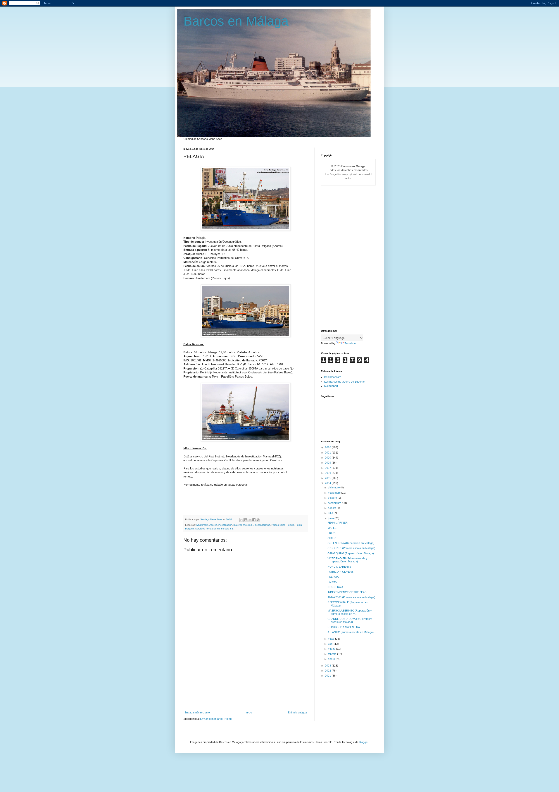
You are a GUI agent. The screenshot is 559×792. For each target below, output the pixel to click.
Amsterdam (202, 525)
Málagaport (331, 386)
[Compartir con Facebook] (254, 520)
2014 (328, 483)
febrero (332, 654)
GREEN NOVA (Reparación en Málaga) (351, 543)
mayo (331, 638)
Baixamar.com (332, 377)
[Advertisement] (245, 678)
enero (332, 659)
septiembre (335, 503)
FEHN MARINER (338, 522)
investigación (225, 525)
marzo (332, 648)
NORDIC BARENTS (339, 566)
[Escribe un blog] (245, 520)
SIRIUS (332, 537)
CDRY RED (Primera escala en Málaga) (351, 548)
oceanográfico (262, 525)
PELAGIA (333, 576)
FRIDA (331, 532)
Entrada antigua (297, 712)
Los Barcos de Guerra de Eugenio (344, 381)
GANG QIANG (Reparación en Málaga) (351, 553)
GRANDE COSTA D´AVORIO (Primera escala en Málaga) (350, 620)
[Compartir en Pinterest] (258, 520)
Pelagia (290, 525)
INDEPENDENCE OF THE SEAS (347, 592)
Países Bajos (278, 525)
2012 (328, 670)
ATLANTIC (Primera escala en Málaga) (351, 632)
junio (331, 518)
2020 (328, 457)
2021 (328, 452)
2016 (328, 472)
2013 (328, 665)
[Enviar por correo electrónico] (241, 520)
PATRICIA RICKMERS (341, 571)
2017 (328, 467)
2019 (328, 462)
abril (331, 643)
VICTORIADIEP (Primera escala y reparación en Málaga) (347, 560)
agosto (332, 508)
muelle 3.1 (248, 525)
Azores (213, 525)
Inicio (249, 712)
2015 (328, 478)
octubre (333, 497)
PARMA (332, 582)
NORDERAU (335, 587)
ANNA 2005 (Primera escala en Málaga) (351, 597)
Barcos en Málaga (235, 21)
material (237, 525)
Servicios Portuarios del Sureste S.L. (214, 528)
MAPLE (332, 527)
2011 (328, 675)
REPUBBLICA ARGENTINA (344, 627)
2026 (328, 447)
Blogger (363, 742)
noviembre (334, 492)
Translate (350, 343)
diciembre (334, 487)
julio (331, 513)
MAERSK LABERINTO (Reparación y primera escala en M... (350, 612)
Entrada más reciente (197, 712)
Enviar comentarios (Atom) (216, 718)
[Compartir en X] (250, 520)
